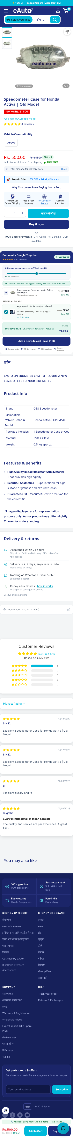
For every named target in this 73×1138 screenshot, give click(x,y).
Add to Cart (35, 1131)
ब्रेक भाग (6, 919)
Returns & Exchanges (50, 1000)
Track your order (47, 993)
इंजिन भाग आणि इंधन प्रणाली (15, 939)
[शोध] (55, 19)
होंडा (40, 932)
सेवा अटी (6, 1056)
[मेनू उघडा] (6, 10)
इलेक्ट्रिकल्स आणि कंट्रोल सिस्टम (18, 932)
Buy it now (36, 224)
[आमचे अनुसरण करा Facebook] (5, 1115)
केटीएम (41, 965)
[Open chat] (63, 1128)
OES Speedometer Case (20, 119)
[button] (12, 124)
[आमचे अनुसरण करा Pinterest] (20, 1115)
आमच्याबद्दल (7, 993)
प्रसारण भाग (8, 945)
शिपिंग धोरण (7, 1050)
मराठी (28, 1106)
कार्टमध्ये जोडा (48, 213)
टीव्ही (40, 945)
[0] (65, 10)
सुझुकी (41, 939)
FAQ (4, 1006)
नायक (40, 926)
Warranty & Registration (16, 1013)
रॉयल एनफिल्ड (44, 971)
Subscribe (62, 1089)
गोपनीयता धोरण (9, 1037)
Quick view (24, 317)
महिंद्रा (41, 958)
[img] (11, 719)
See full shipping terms (15, 594)
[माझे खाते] (58, 11)
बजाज (40, 919)
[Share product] (67, 31)
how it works (45, 586)
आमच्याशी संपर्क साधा (12, 1000)
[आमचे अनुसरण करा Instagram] (12, 1115)
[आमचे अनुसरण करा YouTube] (27, 1115)
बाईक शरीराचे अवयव (11, 926)
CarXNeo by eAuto (13, 958)
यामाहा (41, 952)
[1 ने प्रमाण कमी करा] (7, 213)
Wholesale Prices (12, 1019)
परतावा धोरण (8, 1043)
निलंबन (5, 952)
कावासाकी (42, 977)
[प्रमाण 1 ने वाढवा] (22, 213)
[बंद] (65, 19)
